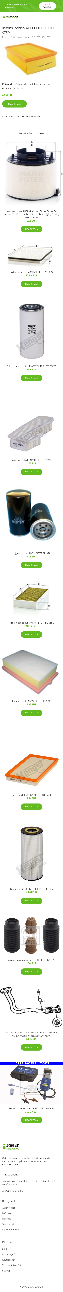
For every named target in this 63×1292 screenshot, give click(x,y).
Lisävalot (6, 1213)
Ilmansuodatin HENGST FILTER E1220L (31, 460)
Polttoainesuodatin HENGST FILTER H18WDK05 (31, 366)
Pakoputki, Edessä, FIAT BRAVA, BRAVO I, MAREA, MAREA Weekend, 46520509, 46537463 (31, 1034)
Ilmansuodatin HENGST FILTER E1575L (31, 795)
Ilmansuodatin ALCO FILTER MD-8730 (31, 701)
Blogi (4, 1248)
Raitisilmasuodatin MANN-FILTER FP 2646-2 (31, 622)
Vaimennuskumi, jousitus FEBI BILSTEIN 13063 (31, 960)
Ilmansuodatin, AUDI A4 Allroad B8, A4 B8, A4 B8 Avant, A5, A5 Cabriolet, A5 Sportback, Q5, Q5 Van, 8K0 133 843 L (31, 214)
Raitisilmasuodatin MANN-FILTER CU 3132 (31, 272)
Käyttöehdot (8, 1259)
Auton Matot (8, 1207)
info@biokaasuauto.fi (13, 1191)
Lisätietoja (14, 103)
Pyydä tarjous (47, 5)
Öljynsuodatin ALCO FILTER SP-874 (31, 553)
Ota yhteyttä (8, 1254)
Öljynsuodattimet (24, 84)
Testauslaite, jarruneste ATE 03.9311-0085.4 (31, 1108)
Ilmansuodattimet (42, 84)
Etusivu (5, 37)
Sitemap (6, 1270)
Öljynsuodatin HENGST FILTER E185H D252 (31, 889)
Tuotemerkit (8, 1224)
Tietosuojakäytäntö (12, 1265)
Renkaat (6, 1218)
